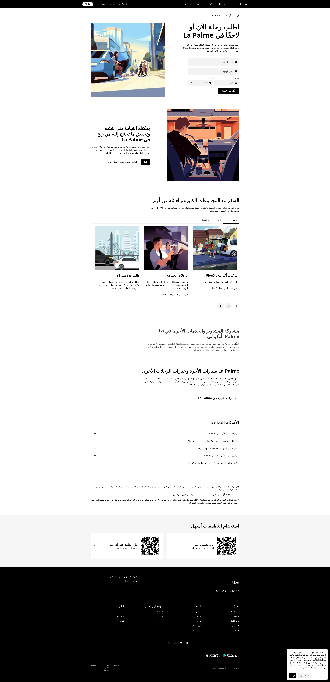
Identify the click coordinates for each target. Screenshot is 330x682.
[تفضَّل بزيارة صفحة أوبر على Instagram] (175, 643)
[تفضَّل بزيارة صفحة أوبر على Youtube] (181, 643)
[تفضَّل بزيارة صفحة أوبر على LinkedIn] (187, 643)
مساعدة (113, 4)
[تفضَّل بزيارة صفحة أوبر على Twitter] (169, 643)
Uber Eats (199, 4)
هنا (303, 668)
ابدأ (145, 161)
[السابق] (228, 306)
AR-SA (121, 4)
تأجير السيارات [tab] (206, 220)
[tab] (196, 220)
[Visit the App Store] (213, 656)
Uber (244, 4)
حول (189, 4)
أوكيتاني (227, 15)
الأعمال (209, 4)
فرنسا (236, 15)
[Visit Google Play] (230, 656)
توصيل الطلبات (221, 4)
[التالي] (220, 306)
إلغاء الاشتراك (304, 675)
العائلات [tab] (218, 220)
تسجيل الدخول (100, 4)
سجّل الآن (88, 4)
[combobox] (232, 62)
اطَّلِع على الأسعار (228, 91)
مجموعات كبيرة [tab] (231, 220)
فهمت (292, 675)
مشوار (233, 4)
